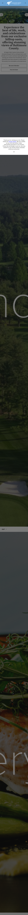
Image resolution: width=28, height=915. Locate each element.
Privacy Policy (12, 141)
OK (14, 151)
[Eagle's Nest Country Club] (14, 3)
